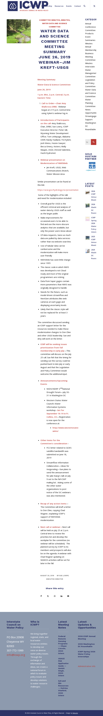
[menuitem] (15, 6)
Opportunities (91, 112)
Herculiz (75, 713)
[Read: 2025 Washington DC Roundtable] (87, 251)
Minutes (65, 20)
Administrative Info (86, 666)
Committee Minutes (49, 20)
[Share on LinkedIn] (61, 596)
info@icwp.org (16, 655)
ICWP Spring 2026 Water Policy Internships (86, 654)
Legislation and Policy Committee (90, 83)
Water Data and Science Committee (90, 93)
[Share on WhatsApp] (54, 596)
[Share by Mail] (68, 596)
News (88, 109)
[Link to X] (94, 6)
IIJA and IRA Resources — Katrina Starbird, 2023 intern (63, 688)
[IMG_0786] (19, 31)
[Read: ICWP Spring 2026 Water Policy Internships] (87, 218)
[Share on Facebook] (41, 596)
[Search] (84, 6)
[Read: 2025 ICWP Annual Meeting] (87, 237)
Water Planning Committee (90, 103)
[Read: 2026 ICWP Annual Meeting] (87, 192)
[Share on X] (48, 596)
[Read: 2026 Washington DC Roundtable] (87, 205)
